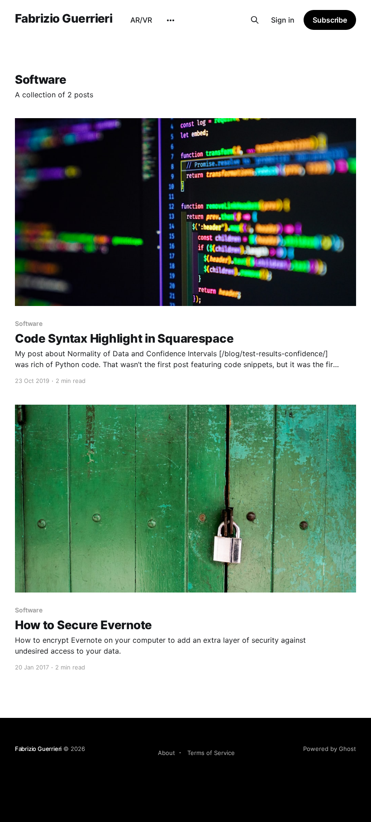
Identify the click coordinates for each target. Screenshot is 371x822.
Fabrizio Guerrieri (64, 19)
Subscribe (330, 19)
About (166, 752)
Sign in (283, 19)
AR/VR (141, 19)
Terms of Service (211, 752)
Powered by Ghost (329, 748)
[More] (170, 20)
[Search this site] (254, 20)
